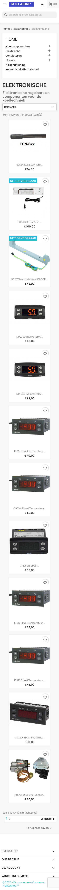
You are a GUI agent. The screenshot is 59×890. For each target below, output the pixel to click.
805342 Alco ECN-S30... (30, 164)
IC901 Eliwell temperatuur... (29, 451)
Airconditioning (15, 65)
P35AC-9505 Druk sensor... (29, 794)
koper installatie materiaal (22, 69)
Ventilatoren (14, 55)
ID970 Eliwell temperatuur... (29, 680)
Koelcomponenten (18, 46)
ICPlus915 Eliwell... (29, 565)
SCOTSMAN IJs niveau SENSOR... (29, 279)
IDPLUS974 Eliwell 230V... (29, 393)
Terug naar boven (39, 828)
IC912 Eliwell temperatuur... (29, 622)
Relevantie (29, 107)
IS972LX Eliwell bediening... (29, 737)
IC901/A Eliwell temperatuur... (29, 508)
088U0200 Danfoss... (29, 222)
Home (12, 39)
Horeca (10, 60)
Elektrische (13, 51)
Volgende (48, 819)
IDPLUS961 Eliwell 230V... (29, 336)
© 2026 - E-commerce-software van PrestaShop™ (23, 884)
